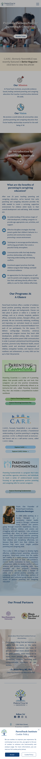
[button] (39, 729)
